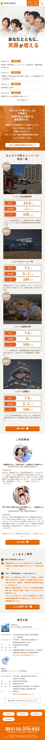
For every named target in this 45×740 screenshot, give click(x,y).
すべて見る (21, 100)
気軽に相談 (29, 4)
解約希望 (36, 4)
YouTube (22, 714)
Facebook (8, 719)
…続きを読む (6, 483)
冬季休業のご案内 (7, 87)
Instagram (36, 714)
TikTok (8, 714)
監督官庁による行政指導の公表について (15, 96)
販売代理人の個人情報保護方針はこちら (25, 655)
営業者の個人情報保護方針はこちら (23, 694)
